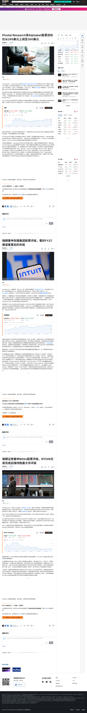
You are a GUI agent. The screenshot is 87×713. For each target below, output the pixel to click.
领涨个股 (65, 115)
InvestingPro (37, 87)
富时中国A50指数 (61, 52)
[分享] (42, 43)
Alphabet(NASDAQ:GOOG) (29, 84)
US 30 (59, 58)
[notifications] (81, 1)
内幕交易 (45, 6)
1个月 (10, 115)
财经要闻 (14, 6)
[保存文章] (45, 43)
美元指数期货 (60, 63)
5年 (18, 115)
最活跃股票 (60, 115)
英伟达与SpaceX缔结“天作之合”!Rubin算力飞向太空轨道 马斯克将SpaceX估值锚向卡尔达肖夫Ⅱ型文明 (70, 93)
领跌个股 (70, 115)
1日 (5, 115)
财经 (33, 6)
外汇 (21, 6)
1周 (7, 115)
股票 (70, 35)
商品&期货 (25, 6)
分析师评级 (51, 6)
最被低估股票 (43, 293)
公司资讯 (41, 6)
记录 (57, 6)
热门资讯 (10, 6)
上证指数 (59, 50)
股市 (18, 6)
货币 (59, 35)
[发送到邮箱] (28, 206)
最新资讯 (4, 6)
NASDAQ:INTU (39, 289)
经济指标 (29, 6)
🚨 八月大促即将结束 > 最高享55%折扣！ (62, 1)
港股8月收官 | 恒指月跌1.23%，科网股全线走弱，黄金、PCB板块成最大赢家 (70, 81)
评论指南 (3, 226)
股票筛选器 (52, 4)
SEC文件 (60, 6)
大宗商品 (66, 35)
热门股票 (60, 159)
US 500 (59, 61)
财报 (54, 6)
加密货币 (37, 6)
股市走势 (60, 111)
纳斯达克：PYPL (44, 708)
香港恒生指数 (60, 54)
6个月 (13, 115)
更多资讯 (67, 105)
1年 (16, 115)
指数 (62, 35)
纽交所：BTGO (26, 507)
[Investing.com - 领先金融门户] (5, 1)
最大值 (22, 115)
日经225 (59, 56)
